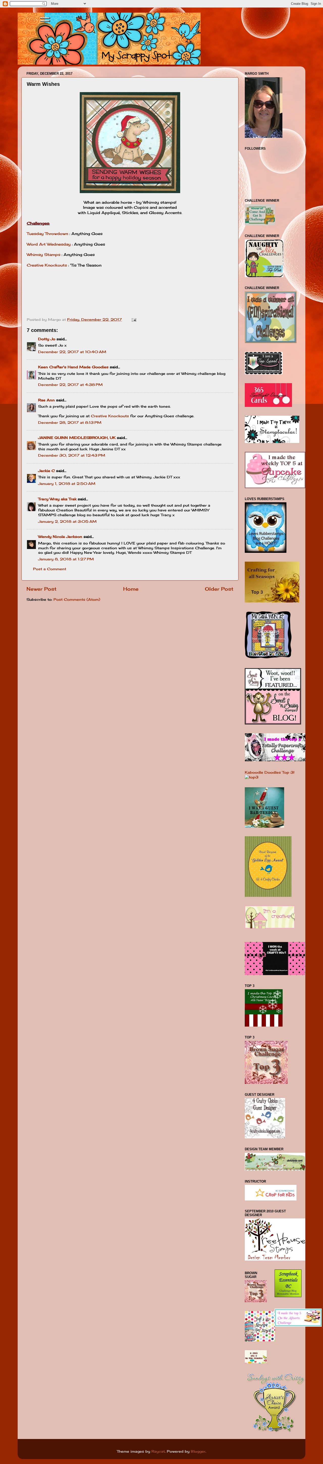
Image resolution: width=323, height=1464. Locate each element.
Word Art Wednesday (49, 244)
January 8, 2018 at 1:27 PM (66, 559)
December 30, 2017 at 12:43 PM (71, 455)
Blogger (198, 1451)
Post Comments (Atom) (76, 599)
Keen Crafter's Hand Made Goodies (73, 367)
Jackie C (46, 471)
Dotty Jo (46, 339)
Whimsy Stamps (44, 254)
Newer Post (41, 589)
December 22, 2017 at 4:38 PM (70, 385)
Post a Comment (49, 569)
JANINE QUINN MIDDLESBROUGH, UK (77, 438)
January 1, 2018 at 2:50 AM (66, 484)
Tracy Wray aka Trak (57, 499)
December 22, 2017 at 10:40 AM (72, 352)
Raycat (158, 1451)
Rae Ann (46, 400)
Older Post (219, 589)
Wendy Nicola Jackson (60, 537)
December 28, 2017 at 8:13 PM (69, 423)
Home (131, 589)
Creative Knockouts (47, 265)
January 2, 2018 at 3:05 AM (67, 521)
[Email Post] (134, 320)
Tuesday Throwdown (48, 233)
